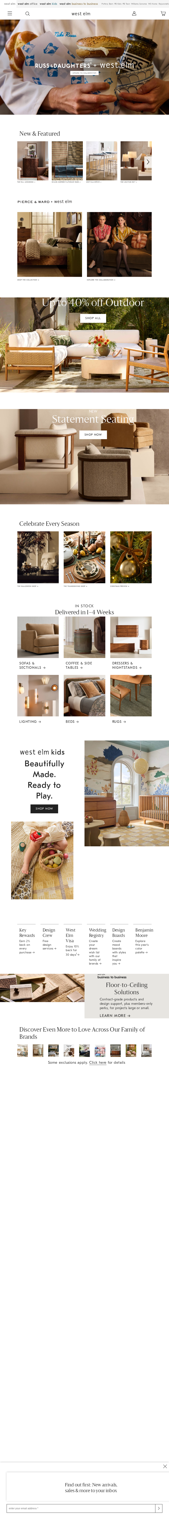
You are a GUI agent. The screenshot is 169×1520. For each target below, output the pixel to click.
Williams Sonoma (139, 4)
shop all (93, 318)
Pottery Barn (107, 4)
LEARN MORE (115, 1016)
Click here (97, 1062)
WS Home (152, 4)
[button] (27, 13)
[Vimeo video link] (84, 67)
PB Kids (117, 4)
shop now (93, 434)
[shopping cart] (163, 13)
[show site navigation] (10, 14)
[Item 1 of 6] (86, 162)
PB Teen (126, 4)
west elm (9, 4)
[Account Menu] (134, 13)
